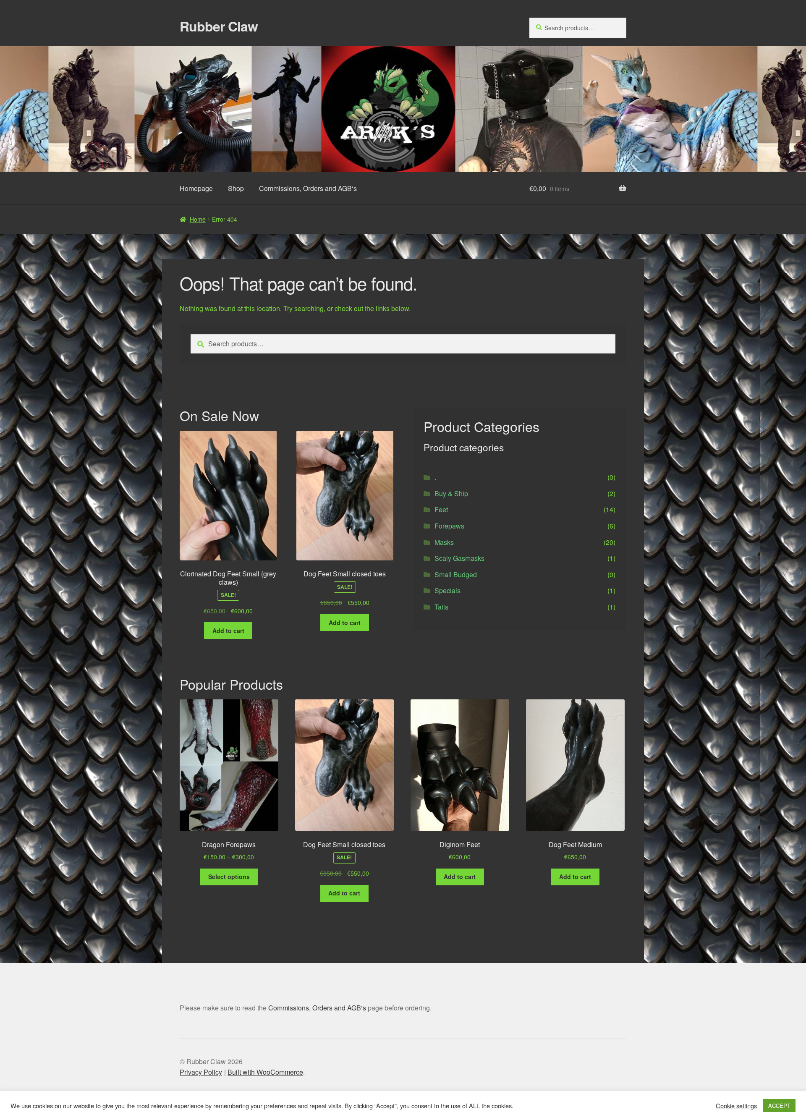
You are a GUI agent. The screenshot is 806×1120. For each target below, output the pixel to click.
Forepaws (449, 526)
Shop (236, 188)
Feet (441, 509)
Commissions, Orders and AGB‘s (308, 188)
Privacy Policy (201, 1072)
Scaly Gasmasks (459, 558)
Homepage (196, 188)
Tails (441, 607)
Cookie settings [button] (736, 1106)
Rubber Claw (219, 26)
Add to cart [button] (228, 630)
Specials (447, 590)
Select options (229, 876)
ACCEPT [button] (779, 1106)
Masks (444, 542)
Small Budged (455, 574)
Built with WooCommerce (265, 1072)
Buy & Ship (451, 493)
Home (198, 219)
